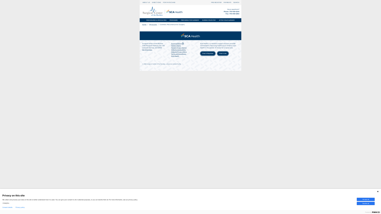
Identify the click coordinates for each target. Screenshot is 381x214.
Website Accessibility (178, 50)
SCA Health (175, 56)
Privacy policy (20, 207)
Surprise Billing (176, 43)
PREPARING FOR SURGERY (190, 20)
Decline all (365, 203)
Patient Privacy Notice (179, 48)
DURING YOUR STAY (209, 20)
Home (144, 24)
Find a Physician (207, 53)
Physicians (153, 24)
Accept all (366, 199)
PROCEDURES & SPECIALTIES (156, 20)
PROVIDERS (174, 20)
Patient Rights (176, 45)
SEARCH (236, 2)
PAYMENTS (227, 2)
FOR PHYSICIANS (169, 2)
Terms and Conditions (178, 54)
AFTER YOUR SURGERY (227, 20)
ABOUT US (146, 2)
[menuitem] (146, 2)
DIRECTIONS (156, 2)
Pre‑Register (216, 2)
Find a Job (223, 53)
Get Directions (147, 50)
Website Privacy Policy (179, 52)
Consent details (7, 207)
